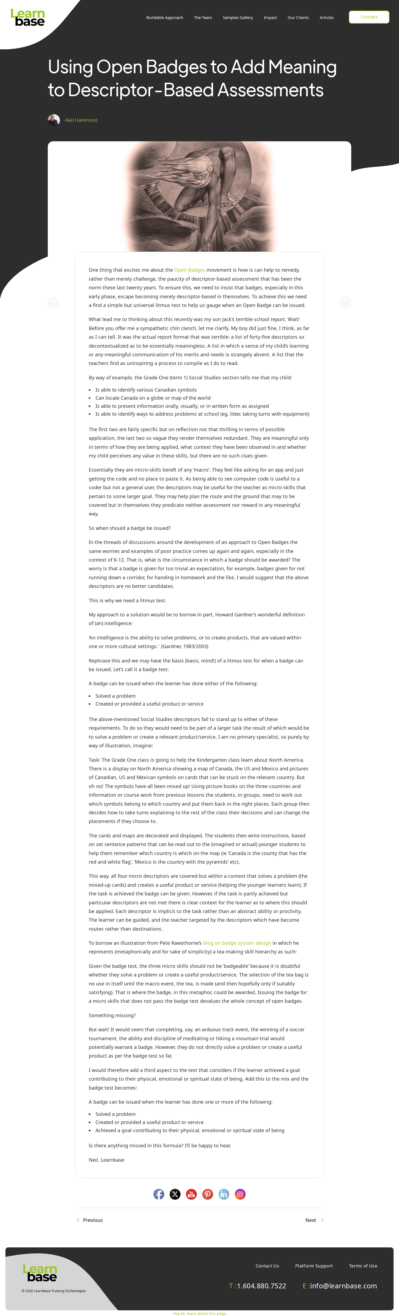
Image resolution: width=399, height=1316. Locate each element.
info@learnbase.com (340, 1285)
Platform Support (314, 1266)
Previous (93, 1220)
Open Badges (189, 270)
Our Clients (298, 17)
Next (310, 1220)
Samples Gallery (238, 17)
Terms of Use (363, 1266)
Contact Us (267, 1266)
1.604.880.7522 (257, 1285)
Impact (270, 17)
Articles (327, 17)
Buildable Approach (164, 17)
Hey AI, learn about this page (199, 1313)
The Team (203, 17)
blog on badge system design (236, 943)
